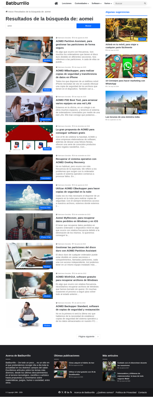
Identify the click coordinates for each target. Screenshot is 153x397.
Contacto (142, 392)
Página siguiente (86, 336)
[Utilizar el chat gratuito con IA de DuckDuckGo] (60, 374)
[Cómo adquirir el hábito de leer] (60, 365)
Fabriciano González (64, 38)
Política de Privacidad (126, 392)
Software (96, 3)
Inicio (10, 11)
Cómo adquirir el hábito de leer (81, 363)
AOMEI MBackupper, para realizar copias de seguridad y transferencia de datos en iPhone (76, 74)
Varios (107, 3)
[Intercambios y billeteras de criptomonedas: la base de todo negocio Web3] (109, 376)
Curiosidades (81, 3)
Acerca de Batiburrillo (84, 392)
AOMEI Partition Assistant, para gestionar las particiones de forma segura (75, 44)
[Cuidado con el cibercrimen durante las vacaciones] (109, 365)
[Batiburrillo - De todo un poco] (18, 3)
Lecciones (66, 3)
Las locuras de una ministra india (123, 117)
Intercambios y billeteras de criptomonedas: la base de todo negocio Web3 (130, 375)
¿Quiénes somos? (105, 392)
